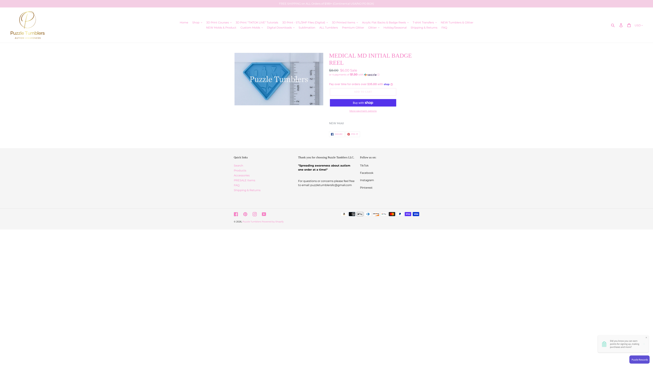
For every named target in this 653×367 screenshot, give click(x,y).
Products (240, 170)
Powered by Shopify (273, 221)
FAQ (236, 185)
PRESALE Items (244, 180)
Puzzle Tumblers (251, 221)
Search (238, 165)
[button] (374, 74)
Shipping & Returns (247, 190)
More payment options (363, 110)
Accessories (242, 175)
